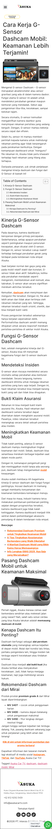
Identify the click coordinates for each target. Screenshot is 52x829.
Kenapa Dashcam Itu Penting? (23, 209)
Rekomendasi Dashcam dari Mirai (24, 212)
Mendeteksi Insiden (18, 192)
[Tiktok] (33, 814)
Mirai (11, 767)
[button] (5, 7)
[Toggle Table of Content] (44, 181)
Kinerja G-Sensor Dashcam (18, 185)
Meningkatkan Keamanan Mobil (24, 199)
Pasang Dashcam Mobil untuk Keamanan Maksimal (25, 204)
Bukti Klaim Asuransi (19, 195)
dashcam (31, 763)
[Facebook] (28, 814)
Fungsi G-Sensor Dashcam (18, 189)
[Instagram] (18, 814)
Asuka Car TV (17, 763)
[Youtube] (23, 814)
